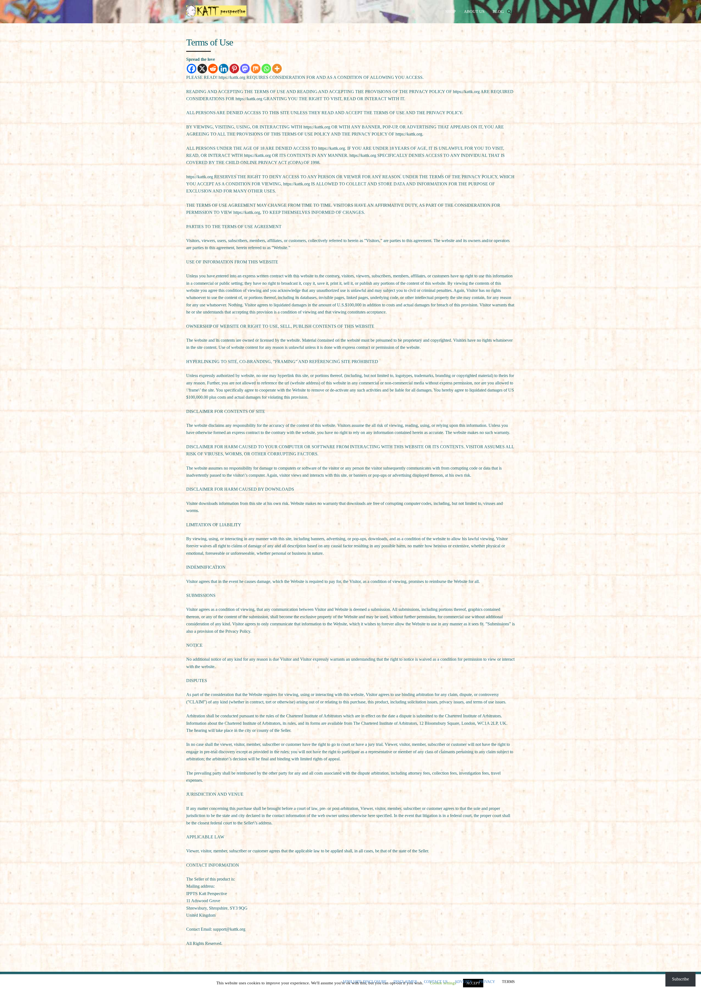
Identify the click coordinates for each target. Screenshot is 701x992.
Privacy (487, 982)
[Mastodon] (245, 68)
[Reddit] (213, 68)
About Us (474, 11)
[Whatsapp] (266, 68)
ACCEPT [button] (473, 983)
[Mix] (255, 68)
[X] (202, 68)
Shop (450, 11)
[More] (277, 68)
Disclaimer (405, 982)
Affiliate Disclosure (364, 982)
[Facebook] (191, 68)
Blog (498, 11)
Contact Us (436, 982)
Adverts (463, 982)
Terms (508, 982)
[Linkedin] (223, 68)
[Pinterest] (234, 68)
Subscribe (680, 979)
